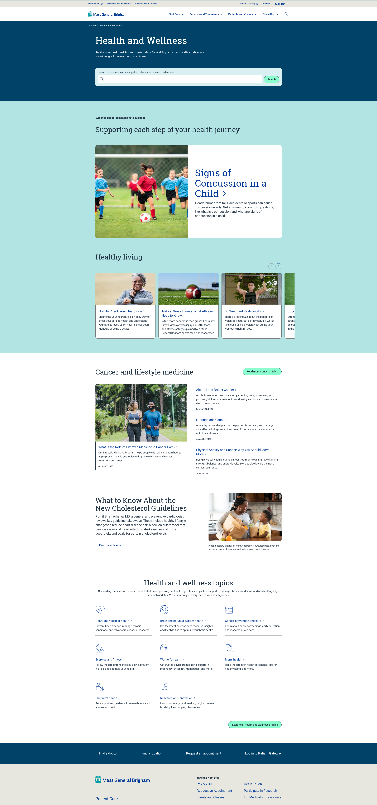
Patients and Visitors (240, 14)
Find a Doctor (270, 14)
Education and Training (146, 4)
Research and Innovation (119, 4)
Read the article (108, 545)
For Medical (262, 801)
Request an (214, 794)
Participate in (260, 794)
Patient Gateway (247, 4)
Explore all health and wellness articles (255, 724)
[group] (125, 306)
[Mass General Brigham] (107, 14)
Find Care (174, 14)
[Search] (286, 14)
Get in (253, 788)
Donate (266, 4)
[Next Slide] (278, 266)
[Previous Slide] (271, 266)
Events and (210, 801)
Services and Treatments (204, 14)
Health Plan (93, 4)
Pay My (204, 788)
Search (92, 25)
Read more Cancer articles (262, 371)
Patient (106, 802)
